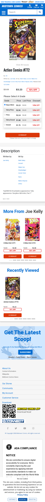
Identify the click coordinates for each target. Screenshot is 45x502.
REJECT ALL (32, 499)
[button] (29, 6)
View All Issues (22, 65)
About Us (6, 368)
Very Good (10, 120)
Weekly (11, 357)
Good (8, 125)
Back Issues (32, 357)
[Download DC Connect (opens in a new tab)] (23, 421)
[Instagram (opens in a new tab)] (33, 429)
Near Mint (10, 105)
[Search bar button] (40, 12)
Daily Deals (20, 357)
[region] (5, 232)
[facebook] (7, 429)
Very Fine (10, 110)
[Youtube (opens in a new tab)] (25, 429)
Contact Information (9, 371)
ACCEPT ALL (22, 499)
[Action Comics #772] (12, 288)
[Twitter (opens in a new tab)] (16, 429)
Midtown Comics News (10, 377)
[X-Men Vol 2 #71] (12, 229)
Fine (8, 115)
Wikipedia (5, 374)
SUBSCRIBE (25, 352)
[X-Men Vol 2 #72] (32, 229)
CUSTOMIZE (12, 499)
